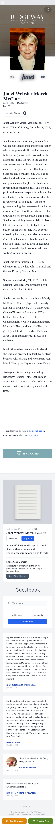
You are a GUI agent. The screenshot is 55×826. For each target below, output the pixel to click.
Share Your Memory (17, 576)
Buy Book (28, 538)
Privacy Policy (20, 814)
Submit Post (27, 621)
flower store (33, 435)
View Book (13, 538)
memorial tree (35, 430)
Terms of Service (35, 814)
